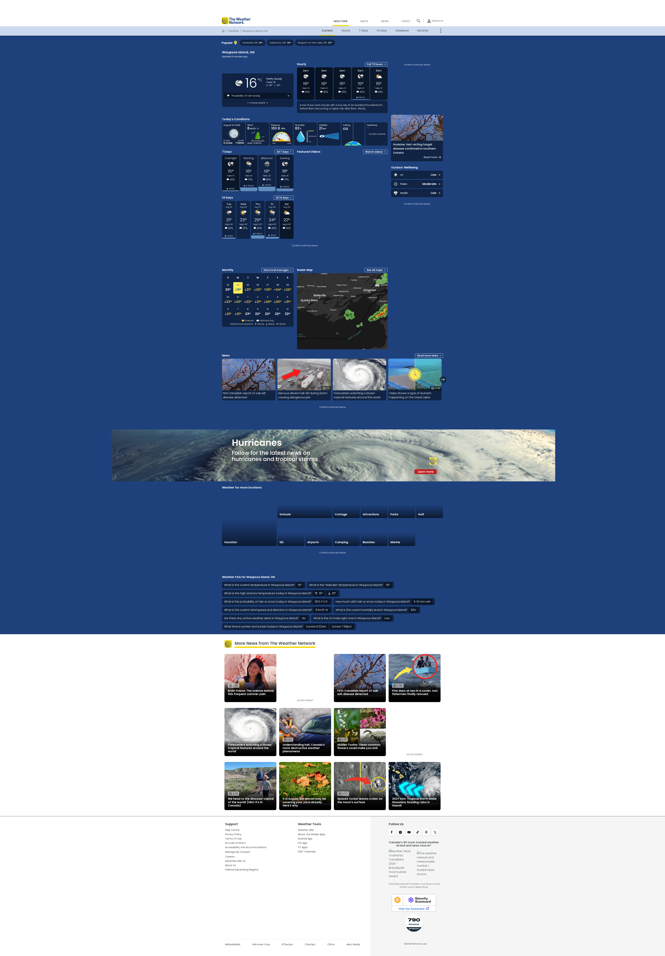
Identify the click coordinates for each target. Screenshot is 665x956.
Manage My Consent (237, 852)
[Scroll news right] (443, 379)
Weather (234, 31)
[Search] (418, 21)
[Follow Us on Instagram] (400, 832)
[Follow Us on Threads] (426, 832)
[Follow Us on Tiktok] (417, 832)
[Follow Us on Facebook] (391, 832)
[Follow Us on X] (435, 832)
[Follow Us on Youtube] (409, 832)
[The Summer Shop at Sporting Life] (429, 532)
